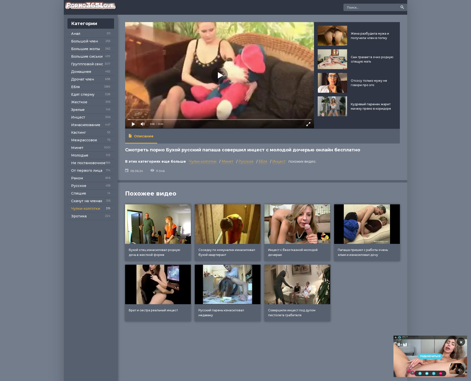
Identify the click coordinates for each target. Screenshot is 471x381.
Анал (75, 33)
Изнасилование (85, 125)
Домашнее (81, 71)
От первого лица (86, 170)
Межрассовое (84, 140)
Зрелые (78, 109)
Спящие (78, 193)
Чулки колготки (85, 208)
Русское (78, 186)
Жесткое (79, 102)
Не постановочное (88, 163)
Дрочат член (82, 79)
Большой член (84, 41)
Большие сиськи (87, 56)
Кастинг (78, 132)
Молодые (79, 155)
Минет (77, 147)
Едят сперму (82, 94)
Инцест (78, 117)
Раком (77, 178)
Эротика (79, 216)
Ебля (75, 87)
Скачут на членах (86, 201)
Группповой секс (87, 64)
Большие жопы (85, 49)
